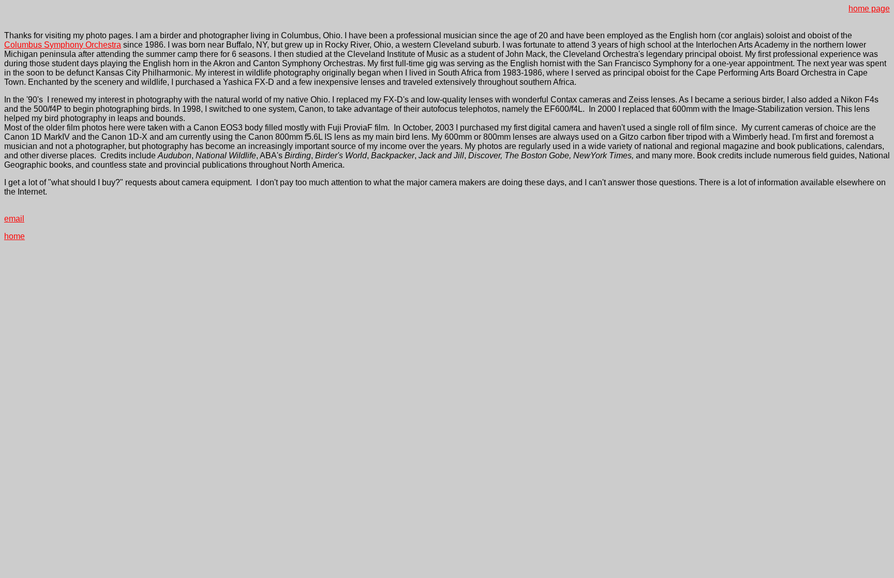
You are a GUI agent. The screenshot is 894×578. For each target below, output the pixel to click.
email (14, 218)
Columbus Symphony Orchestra (62, 44)
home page (869, 8)
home (14, 236)
